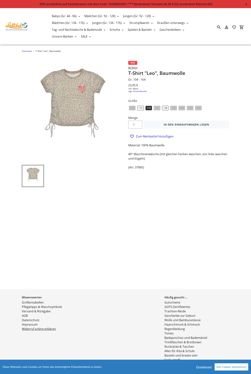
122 (157, 108)
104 (132, 108)
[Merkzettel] (234, 27)
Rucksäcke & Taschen (179, 347)
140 (182, 108)
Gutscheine (172, 302)
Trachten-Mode (175, 311)
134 (173, 108)
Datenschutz (30, 320)
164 (198, 108)
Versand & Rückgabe (36, 311)
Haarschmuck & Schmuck (182, 324)
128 (165, 108)
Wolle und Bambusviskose (182, 320)
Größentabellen (33, 302)
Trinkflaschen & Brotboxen (182, 342)
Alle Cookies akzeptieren (231, 367)
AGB (25, 316)
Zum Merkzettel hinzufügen (155, 136)
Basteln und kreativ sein (181, 355)
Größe (132, 101)
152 (190, 108)
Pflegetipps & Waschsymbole (42, 307)
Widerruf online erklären (39, 329)
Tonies (169, 333)
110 (140, 108)
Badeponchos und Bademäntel (185, 338)
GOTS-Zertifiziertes (177, 307)
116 (149, 108)
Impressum (30, 324)
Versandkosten (140, 91)
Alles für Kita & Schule (179, 351)
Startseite (27, 51)
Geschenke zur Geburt (180, 316)
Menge (133, 118)
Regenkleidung (174, 329)
